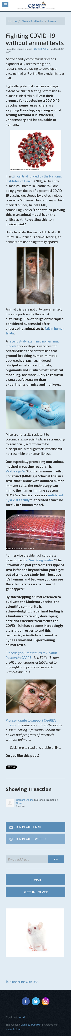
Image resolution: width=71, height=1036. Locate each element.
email (22, 1017)
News (52, 21)
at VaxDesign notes (40, 560)
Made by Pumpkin (31, 1024)
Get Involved (36, 892)
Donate (36, 880)
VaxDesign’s (15, 471)
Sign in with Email (28, 827)
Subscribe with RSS (24, 982)
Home (12, 21)
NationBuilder (13, 1029)
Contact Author (41, 48)
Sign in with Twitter (30, 839)
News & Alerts (32, 21)
